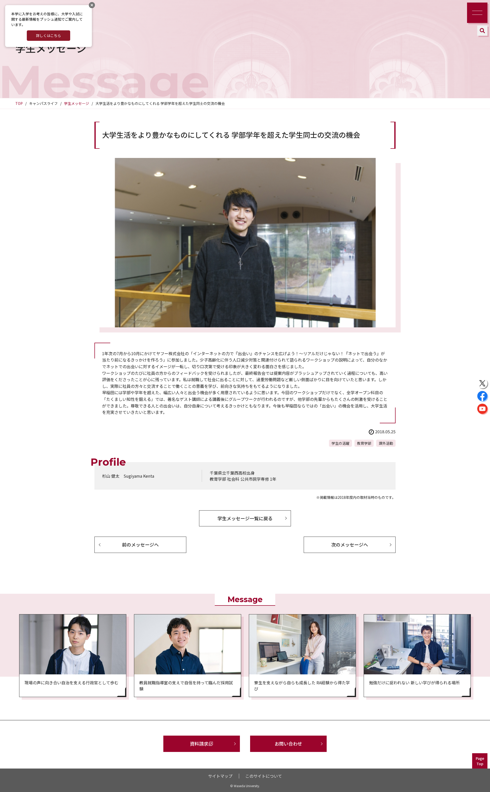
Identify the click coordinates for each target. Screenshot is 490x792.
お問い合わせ (288, 743)
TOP (19, 103)
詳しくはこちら (48, 35)
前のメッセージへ (140, 544)
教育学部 (364, 443)
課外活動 (386, 443)
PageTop (480, 761)
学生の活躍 (340, 443)
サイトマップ (220, 776)
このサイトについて (263, 776)
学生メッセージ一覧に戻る (245, 518)
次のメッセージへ (349, 544)
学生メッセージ (76, 103)
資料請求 (199, 743)
